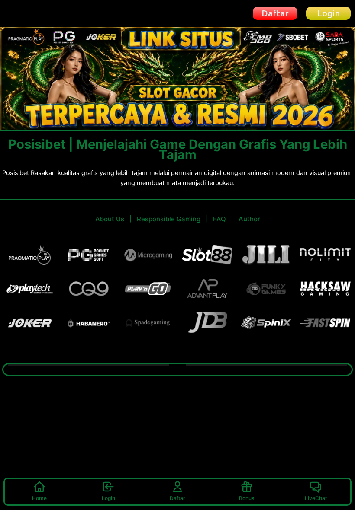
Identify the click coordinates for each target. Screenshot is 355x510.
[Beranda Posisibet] (35, 13)
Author (249, 219)
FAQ (219, 219)
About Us (109, 219)
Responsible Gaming (168, 219)
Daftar (177, 498)
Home (39, 498)
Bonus (246, 498)
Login (108, 498)
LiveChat (316, 498)
